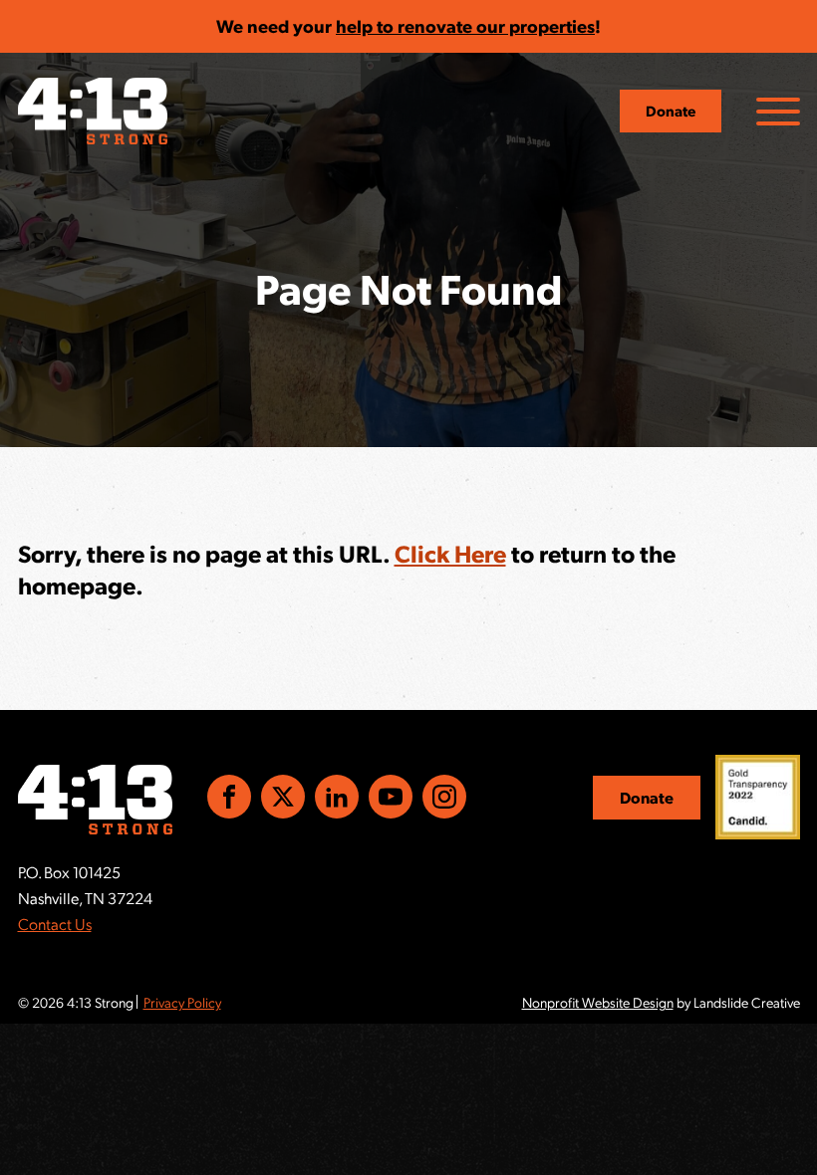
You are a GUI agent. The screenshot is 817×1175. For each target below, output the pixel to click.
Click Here (450, 553)
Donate (670, 110)
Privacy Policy (182, 1002)
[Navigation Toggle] (778, 111)
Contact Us (55, 923)
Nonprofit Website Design (598, 1002)
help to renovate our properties (465, 25)
